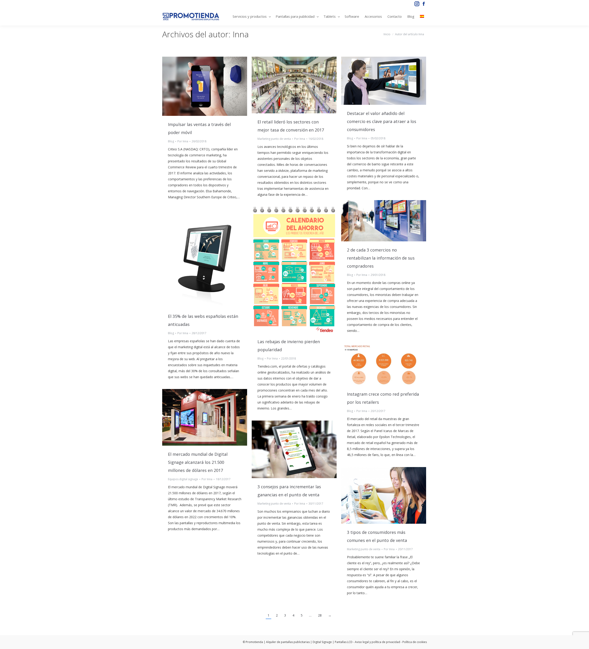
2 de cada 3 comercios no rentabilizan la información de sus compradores (381, 258)
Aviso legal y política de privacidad (377, 642)
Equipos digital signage (183, 479)
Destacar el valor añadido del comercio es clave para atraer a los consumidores (381, 121)
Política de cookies (414, 642)
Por (182, 141)
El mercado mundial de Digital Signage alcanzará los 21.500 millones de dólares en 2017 (198, 462)
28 (320, 615)
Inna (241, 34)
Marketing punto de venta (274, 139)
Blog (171, 141)
